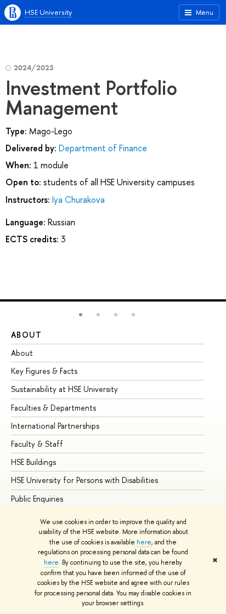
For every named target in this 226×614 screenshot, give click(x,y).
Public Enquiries (37, 498)
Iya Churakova (78, 200)
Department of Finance (103, 148)
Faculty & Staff (37, 444)
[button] (80, 315)
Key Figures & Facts (44, 371)
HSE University (48, 12)
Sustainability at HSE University (64, 389)
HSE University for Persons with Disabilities (84, 480)
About (26, 334)
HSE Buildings (33, 462)
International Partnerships (55, 425)
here (144, 542)
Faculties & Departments (53, 407)
